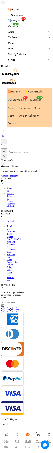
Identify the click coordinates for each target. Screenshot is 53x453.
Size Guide (9, 271)
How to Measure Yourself (10, 277)
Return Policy (10, 265)
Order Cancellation (12, 260)
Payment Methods (11, 204)
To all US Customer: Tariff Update (11, 231)
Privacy (10, 193)
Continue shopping (9, 176)
